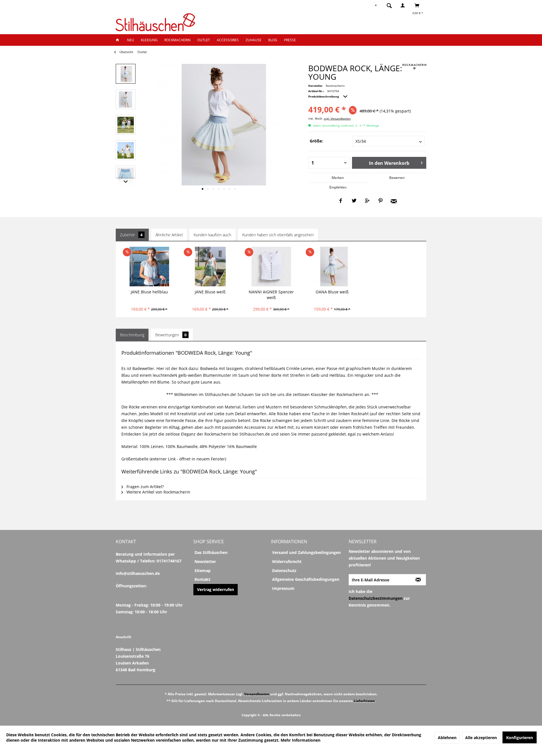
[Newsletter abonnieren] (418, 579)
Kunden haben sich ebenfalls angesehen (278, 234)
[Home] (119, 40)
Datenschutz (284, 570)
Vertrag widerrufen (215, 589)
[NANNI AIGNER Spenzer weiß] (271, 266)
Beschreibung (132, 334)
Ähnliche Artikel (169, 234)
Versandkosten (256, 694)
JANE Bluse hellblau (149, 292)
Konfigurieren (519, 737)
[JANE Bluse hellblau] (149, 266)
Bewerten (397, 177)
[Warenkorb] (418, 5)
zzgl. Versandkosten (337, 118)
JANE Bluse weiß (210, 292)
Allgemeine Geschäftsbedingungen (305, 579)
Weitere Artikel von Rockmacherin (157, 492)
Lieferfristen (364, 700)
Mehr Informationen (300, 740)
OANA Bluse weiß (332, 292)
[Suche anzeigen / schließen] (389, 5)
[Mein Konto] (404, 5)
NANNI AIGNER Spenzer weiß (271, 294)
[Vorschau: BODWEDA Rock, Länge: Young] (126, 74)
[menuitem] (391, 5)
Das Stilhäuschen (211, 552)
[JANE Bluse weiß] (210, 266)
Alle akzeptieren (481, 737)
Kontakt (202, 579)
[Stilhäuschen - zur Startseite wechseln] (155, 22)
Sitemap (202, 570)
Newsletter (205, 561)
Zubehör (131, 234)
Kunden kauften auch (212, 234)
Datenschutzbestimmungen (376, 598)
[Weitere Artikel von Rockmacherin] (414, 67)
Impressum (283, 588)
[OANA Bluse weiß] (332, 266)
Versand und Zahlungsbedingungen (306, 552)
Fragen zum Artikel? (144, 486)
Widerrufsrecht (286, 561)
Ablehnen (447, 737)
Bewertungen (171, 334)
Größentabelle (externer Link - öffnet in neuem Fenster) (173, 459)
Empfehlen (337, 187)
